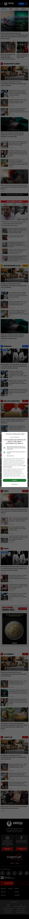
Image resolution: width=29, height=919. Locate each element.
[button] (14, 456)
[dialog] (14, 459)
